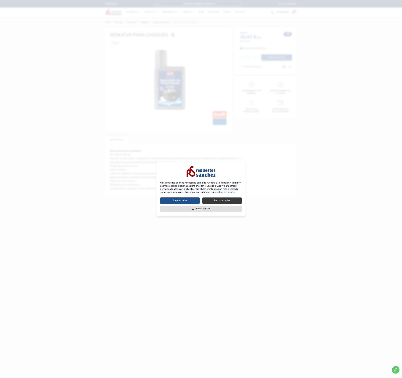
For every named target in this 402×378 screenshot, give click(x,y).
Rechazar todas (222, 200)
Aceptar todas (180, 200)
